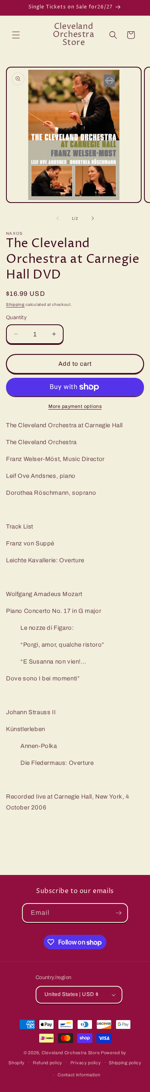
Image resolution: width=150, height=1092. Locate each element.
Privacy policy (85, 1062)
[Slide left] (57, 218)
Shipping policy (125, 1062)
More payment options (75, 406)
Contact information (79, 1074)
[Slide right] (93, 218)
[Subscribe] (118, 913)
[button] (16, 35)
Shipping (15, 304)
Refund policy (47, 1062)
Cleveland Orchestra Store (71, 1052)
